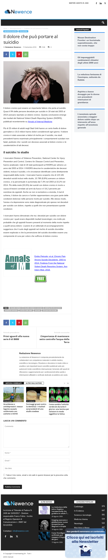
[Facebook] (96, 3)
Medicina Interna (81, 519)
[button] (103, 23)
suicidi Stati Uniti (26, 310)
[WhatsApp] (25, 54)
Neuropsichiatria (15, 28)
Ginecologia (8, 401)
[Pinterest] (19, 54)
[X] (105, 3)
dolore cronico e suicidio (33, 308)
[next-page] (68, 383)
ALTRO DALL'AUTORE (34, 383)
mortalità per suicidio (53, 308)
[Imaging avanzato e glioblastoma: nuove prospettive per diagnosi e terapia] (44, 524)
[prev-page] (64, 383)
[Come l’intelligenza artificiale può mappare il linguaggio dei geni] (44, 536)
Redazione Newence (13, 47)
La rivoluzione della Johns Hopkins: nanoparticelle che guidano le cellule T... (60, 510)
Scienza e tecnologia (82, 515)
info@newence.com (21, 531)
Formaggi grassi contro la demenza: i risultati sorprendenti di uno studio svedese (36, 408)
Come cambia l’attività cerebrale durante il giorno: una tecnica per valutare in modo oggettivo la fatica (59, 409)
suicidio (37, 310)
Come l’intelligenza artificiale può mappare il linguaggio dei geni (60, 536)
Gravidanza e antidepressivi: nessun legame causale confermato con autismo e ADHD (13, 409)
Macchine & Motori (81, 528)
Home (5, 28)
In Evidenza (31, 401)
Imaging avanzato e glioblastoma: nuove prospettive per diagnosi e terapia (60, 523)
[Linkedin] (100, 3)
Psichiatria (23, 31)
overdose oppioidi (11, 310)
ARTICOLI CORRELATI (14, 383)
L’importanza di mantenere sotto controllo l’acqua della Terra (54, 339)
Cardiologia (78, 507)
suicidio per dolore (50, 310)
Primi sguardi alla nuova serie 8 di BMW (16, 338)
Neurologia (78, 523)
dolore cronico (16, 308)
